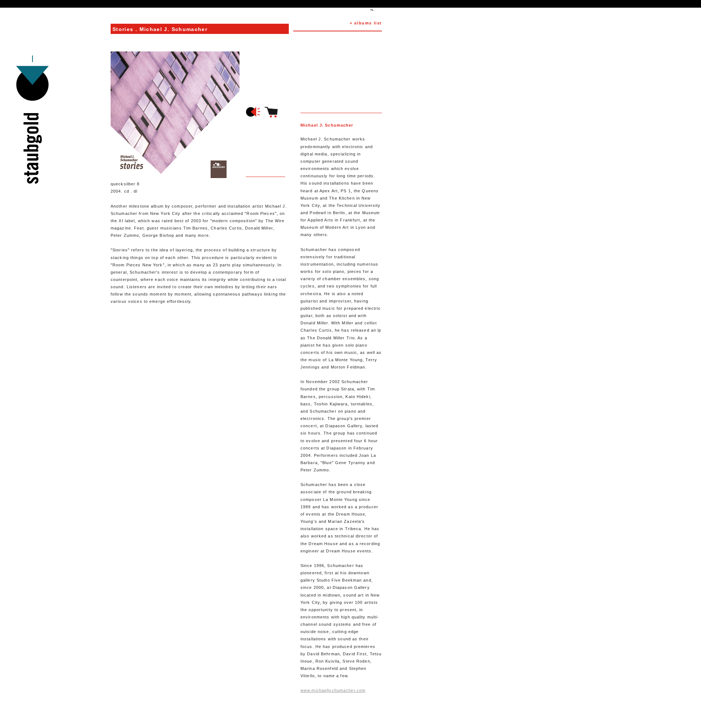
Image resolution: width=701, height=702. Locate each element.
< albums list (366, 23)
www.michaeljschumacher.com (332, 690)
